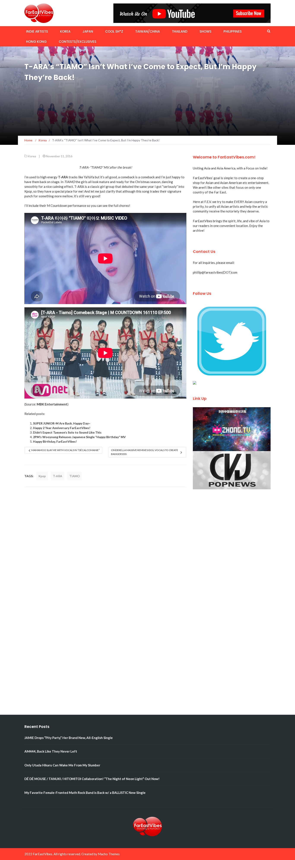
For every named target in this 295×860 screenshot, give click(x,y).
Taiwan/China (147, 31)
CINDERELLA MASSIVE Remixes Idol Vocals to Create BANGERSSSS (144, 452)
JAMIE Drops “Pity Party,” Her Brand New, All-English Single (68, 738)
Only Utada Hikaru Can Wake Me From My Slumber (62, 765)
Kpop (42, 476)
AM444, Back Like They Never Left (50, 751)
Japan (87, 31)
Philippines (233, 31)
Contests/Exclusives (77, 41)
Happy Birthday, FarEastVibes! (55, 441)
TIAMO (74, 476)
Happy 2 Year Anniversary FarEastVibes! (61, 428)
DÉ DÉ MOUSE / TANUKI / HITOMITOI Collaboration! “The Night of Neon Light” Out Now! (92, 779)
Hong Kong (36, 41)
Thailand (179, 31)
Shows (205, 31)
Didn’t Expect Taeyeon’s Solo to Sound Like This (67, 432)
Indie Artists (37, 31)
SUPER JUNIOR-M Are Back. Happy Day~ (61, 423)
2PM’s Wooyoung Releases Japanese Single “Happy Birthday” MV (79, 437)
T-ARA (57, 476)
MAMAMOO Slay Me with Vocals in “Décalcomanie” (65, 450)
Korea (65, 31)
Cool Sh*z (114, 31)
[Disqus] (105, 548)
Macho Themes (109, 854)
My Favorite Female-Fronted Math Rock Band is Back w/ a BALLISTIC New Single (85, 793)
